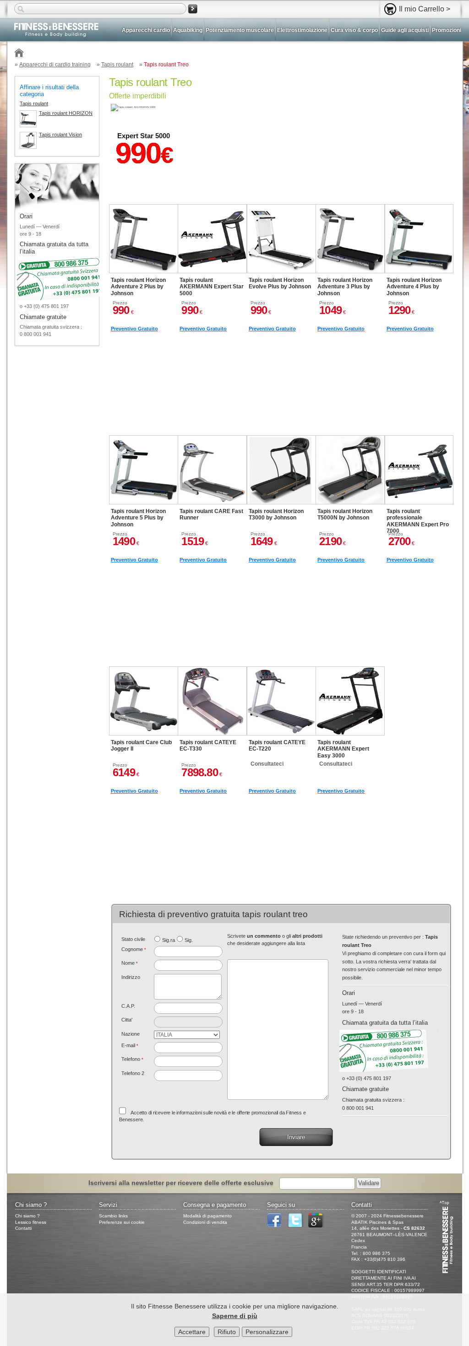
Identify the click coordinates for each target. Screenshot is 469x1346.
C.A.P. (128, 1006)
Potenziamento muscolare (240, 30)
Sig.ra (168, 940)
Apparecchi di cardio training (55, 64)
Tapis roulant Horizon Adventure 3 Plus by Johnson (344, 286)
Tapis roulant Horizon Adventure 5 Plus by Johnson (138, 517)
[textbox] (188, 1008)
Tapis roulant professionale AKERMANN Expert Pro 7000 (418, 521)
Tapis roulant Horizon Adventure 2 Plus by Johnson (138, 286)
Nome (129, 963)
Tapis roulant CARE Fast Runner (211, 514)
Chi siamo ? (27, 1215)
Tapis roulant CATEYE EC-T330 (208, 745)
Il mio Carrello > (424, 9)
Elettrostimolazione (302, 30)
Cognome (133, 949)
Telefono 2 (132, 1073)
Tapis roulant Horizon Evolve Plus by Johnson (280, 283)
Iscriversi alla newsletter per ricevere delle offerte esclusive (180, 1182)
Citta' (126, 1019)
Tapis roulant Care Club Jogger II (141, 745)
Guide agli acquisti (405, 30)
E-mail (129, 1045)
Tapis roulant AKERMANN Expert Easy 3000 (343, 749)
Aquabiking (187, 30)
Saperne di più (234, 1315)
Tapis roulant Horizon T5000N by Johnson (344, 514)
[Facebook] (276, 1225)
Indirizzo (130, 977)
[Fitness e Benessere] (19, 54)
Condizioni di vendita (205, 1222)
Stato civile (133, 939)
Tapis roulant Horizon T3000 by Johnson (276, 514)
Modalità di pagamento (207, 1215)
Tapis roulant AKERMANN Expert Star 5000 (212, 286)
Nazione (130, 1034)
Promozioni (446, 30)
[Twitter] (297, 1225)
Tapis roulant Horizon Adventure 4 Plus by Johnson (414, 286)
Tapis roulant (117, 64)
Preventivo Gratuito (134, 328)
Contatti (23, 1228)
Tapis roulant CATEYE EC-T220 (277, 745)
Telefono (132, 1059)
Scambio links (113, 1215)
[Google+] (317, 1225)
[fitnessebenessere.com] (52, 30)
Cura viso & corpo (354, 30)
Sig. (189, 940)
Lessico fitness (30, 1222)
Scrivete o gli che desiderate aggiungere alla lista (274, 939)
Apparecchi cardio (146, 30)
